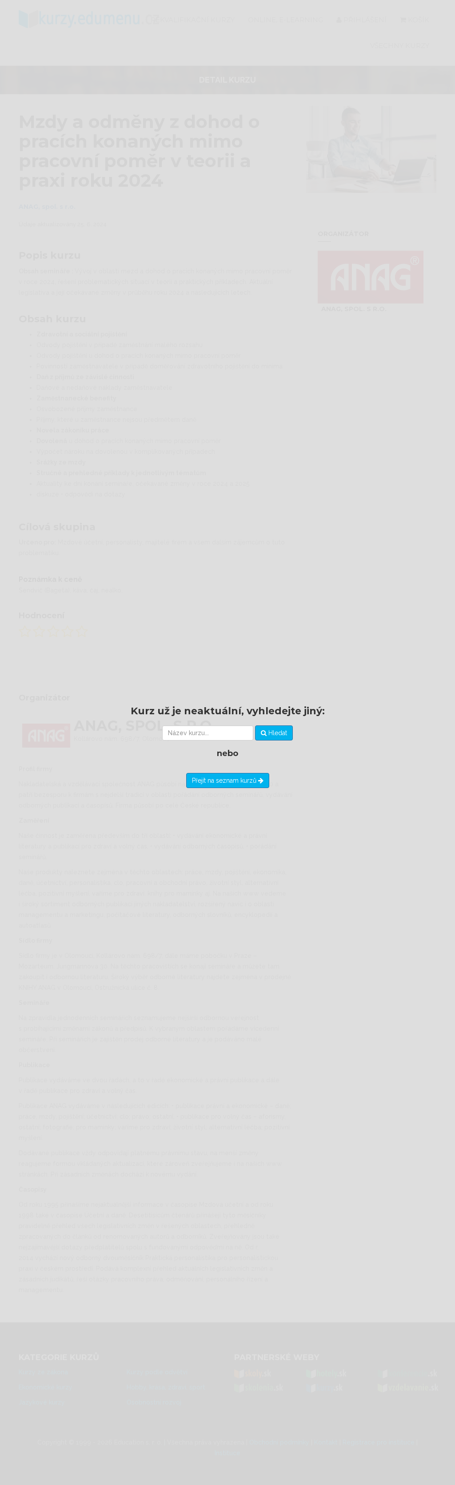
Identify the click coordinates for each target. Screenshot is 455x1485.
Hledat (277, 732)
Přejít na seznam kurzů (225, 780)
